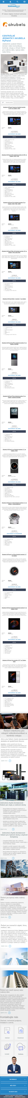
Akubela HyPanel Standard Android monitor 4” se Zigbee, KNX (14, 608)
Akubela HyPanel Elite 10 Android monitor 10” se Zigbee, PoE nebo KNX (14, 252)
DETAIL (14, 136)
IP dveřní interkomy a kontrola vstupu (15, 9)
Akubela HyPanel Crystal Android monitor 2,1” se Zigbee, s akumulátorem (14, 503)
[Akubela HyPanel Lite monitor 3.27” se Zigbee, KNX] (14, 684)
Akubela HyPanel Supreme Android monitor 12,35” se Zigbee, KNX (14, 108)
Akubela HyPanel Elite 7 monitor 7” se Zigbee (14, 298)
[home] (14, 7)
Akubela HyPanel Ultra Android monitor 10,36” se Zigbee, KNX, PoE (14, 155)
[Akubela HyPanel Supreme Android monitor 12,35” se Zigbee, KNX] (14, 125)
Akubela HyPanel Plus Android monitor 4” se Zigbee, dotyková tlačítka (14, 397)
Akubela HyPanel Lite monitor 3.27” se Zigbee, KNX (14, 661)
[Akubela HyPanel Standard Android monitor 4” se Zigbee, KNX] (14, 631)
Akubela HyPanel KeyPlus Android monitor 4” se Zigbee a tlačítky (14, 343)
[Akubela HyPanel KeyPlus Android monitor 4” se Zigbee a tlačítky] (14, 367)
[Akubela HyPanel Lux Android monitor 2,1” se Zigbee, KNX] (14, 473)
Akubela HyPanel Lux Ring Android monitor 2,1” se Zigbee (14, 555)
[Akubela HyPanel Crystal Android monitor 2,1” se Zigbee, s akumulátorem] (14, 525)
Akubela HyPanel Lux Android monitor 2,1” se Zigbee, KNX (14, 450)
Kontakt (7, 1054)
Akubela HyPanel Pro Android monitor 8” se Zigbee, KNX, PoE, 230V (14, 203)
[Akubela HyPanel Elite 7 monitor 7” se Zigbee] (14, 313)
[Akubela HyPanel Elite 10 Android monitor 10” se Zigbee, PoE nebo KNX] (14, 269)
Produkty (4, 9)
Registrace (21, 1038)
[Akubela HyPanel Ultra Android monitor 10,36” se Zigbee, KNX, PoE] (14, 173)
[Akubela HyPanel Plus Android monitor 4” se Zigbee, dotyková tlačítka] (14, 420)
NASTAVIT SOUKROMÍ (8, 1096)
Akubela (9, 127)
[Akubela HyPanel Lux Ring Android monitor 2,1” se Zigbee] (14, 578)
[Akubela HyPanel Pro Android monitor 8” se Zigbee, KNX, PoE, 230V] (14, 222)
